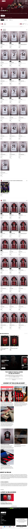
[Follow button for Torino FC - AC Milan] (26, 30)
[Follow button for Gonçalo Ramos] (17, 32)
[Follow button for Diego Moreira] (26, 123)
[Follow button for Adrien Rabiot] (17, 105)
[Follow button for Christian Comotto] (8, 160)
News (1, 517)
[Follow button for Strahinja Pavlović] (17, 68)
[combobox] (21, 524)
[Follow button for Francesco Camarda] (17, 142)
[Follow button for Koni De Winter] (17, 87)
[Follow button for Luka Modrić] (8, 50)
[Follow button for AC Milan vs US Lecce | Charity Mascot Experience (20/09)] (26, 180)
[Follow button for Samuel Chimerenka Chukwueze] (26, 32)
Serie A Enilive (8, 17)
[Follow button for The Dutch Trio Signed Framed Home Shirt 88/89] (8, 336)
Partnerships (2, 516)
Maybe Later (21, 527)
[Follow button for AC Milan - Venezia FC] (26, 200)
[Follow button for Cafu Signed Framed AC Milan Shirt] (17, 336)
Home (1, 17)
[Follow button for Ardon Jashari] (26, 87)
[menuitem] (4, 1)
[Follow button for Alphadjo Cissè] (8, 32)
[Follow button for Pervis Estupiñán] (17, 50)
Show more (2, 489)
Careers (1, 518)
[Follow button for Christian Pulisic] (8, 68)
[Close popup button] (26, 511)
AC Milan (11, 17)
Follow (3, 15)
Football (3, 17)
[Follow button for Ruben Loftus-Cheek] (26, 68)
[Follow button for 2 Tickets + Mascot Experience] (8, 182)
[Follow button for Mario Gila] (26, 50)
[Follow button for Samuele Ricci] (8, 105)
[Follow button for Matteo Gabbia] (8, 123)
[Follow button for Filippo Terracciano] (17, 123)
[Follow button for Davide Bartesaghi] (26, 105)
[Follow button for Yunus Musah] (8, 87)
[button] (26, 524)
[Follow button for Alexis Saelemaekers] (26, 142)
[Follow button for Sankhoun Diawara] (8, 142)
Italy (5, 17)
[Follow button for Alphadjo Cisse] (26, 202)
